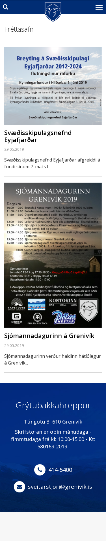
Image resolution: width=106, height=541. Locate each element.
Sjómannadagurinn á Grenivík (49, 335)
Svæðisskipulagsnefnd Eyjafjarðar (38, 135)
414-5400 (60, 470)
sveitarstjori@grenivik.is (60, 486)
